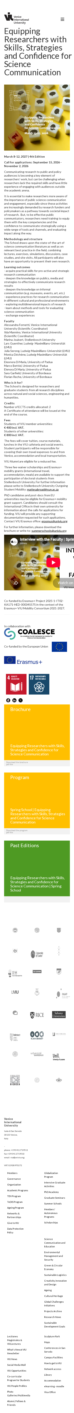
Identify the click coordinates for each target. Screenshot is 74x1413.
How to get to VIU (53, 1363)
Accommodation (52, 1380)
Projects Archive (53, 1311)
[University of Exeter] (37, 952)
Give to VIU (13, 1223)
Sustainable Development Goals (54, 1324)
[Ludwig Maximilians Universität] (15, 991)
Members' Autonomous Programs (51, 1213)
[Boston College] (15, 930)
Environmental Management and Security (53, 1256)
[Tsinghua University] (15, 1053)
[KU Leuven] (37, 971)
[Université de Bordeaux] (37, 1053)
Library (48, 1374)
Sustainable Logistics (55, 1275)
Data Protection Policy (15, 1230)
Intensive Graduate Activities (54, 1184)
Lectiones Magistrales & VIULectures (14, 1340)
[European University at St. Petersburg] (15, 950)
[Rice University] (37, 1013)
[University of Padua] (37, 1078)
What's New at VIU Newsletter (17, 1351)
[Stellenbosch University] (15, 1036)
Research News (52, 1317)
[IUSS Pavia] (15, 971)
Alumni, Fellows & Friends (16, 1403)
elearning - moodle (54, 1386)
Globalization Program (51, 1175)
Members (12, 1173)
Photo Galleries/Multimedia (18, 1393)
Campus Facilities (53, 1357)
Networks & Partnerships (14, 1215)
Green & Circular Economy (53, 1267)
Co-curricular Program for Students (18, 1378)
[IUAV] (59, 950)
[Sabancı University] (59, 1012)
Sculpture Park (52, 1336)
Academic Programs (17, 1190)
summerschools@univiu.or (48, 530)
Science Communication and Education (54, 1243)
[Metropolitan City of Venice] (37, 991)
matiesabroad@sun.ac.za (43, 489)
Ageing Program (15, 1207)
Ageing (48, 1290)
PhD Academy (51, 1192)
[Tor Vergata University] (59, 1032)
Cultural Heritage (53, 1296)
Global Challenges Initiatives (54, 1303)
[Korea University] (59, 971)
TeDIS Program (15, 1202)
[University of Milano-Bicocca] (15, 1077)
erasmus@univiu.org (54, 521)
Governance (14, 1178)
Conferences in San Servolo (54, 1350)
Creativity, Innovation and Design (55, 1282)
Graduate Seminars (54, 1197)
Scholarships (51, 1222)
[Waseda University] (59, 1078)
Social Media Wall (16, 1364)
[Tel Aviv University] (37, 1034)
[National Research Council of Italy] (15, 1012)
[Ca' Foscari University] (37, 930)
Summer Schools (53, 1203)
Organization (14, 1184)
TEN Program (14, 1196)
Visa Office (50, 1392)
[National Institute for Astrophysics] (61, 992)
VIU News (12, 1359)
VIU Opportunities (16, 1370)
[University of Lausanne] (59, 1055)
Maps (47, 1342)
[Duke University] (59, 930)
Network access (52, 1369)
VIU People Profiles (17, 1386)
